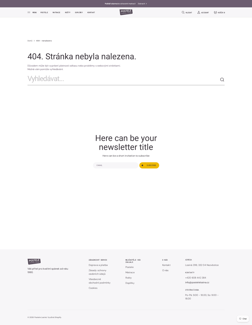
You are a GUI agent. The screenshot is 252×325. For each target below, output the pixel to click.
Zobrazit (141, 4)
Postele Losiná (40, 317)
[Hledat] (222, 79)
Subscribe (151, 165)
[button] (186, 12)
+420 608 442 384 (195, 277)
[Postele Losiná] (126, 12)
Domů (30, 41)
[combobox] (124, 80)
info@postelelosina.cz (197, 282)
